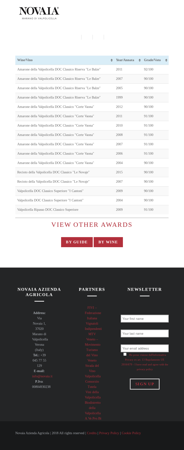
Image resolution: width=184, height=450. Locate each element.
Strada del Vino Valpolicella (93, 371)
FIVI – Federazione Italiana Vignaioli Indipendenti (93, 318)
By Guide (77, 242)
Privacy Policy (109, 433)
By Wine (108, 242)
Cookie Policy (131, 433)
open (166, 12)
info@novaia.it (42, 376)
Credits (92, 433)
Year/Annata (125, 60)
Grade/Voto (152, 60)
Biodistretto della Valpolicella (93, 408)
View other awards (92, 224)
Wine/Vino (25, 60)
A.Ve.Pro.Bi (93, 418)
